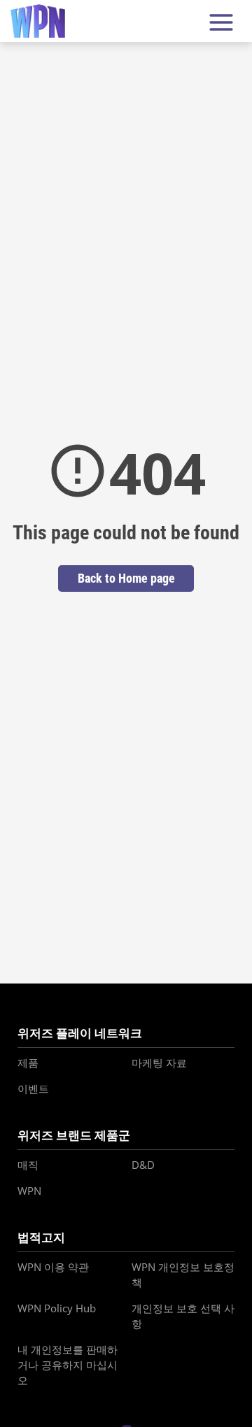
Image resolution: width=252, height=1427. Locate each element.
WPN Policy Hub (57, 1308)
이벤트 (33, 1088)
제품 (28, 1063)
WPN (29, 1191)
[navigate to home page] (37, 21)
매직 (28, 1165)
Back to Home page (126, 578)
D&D (143, 1165)
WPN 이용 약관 (53, 1267)
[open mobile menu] (221, 21)
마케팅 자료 (159, 1063)
